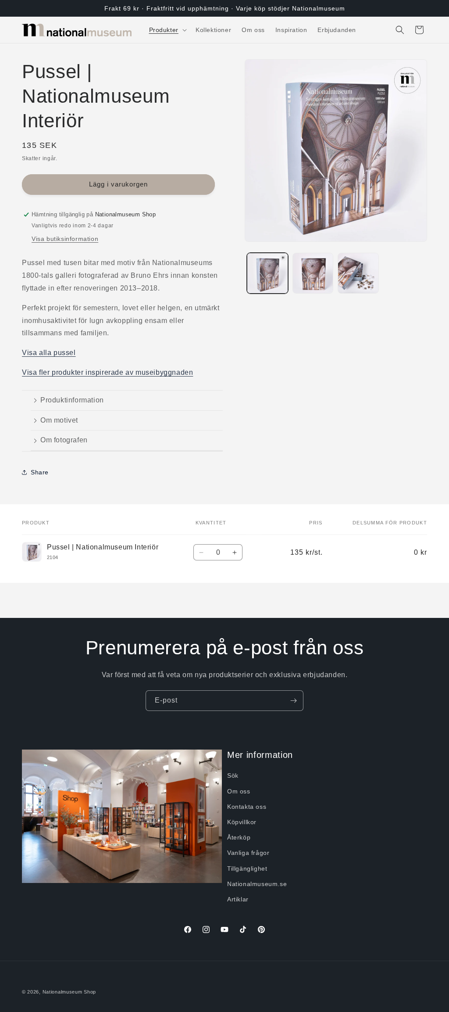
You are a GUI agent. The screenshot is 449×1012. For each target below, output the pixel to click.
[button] (167, 30)
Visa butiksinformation (65, 238)
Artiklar (238, 899)
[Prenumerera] (293, 700)
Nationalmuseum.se (257, 883)
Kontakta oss (246, 806)
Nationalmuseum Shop (69, 991)
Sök (233, 775)
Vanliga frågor (248, 852)
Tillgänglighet (247, 868)
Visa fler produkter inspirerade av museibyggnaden (107, 372)
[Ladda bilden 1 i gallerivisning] (267, 273)
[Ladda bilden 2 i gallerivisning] (312, 273)
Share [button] (40, 472)
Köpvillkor (242, 821)
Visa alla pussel (49, 352)
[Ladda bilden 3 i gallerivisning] (358, 273)
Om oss (238, 791)
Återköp (238, 837)
